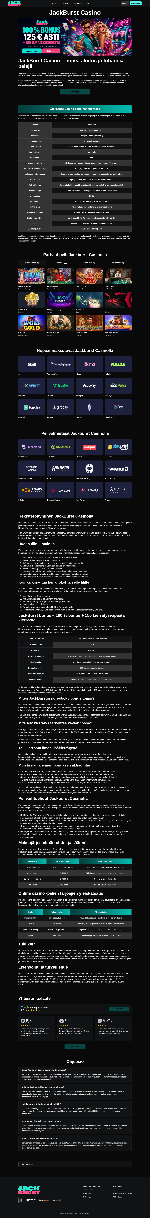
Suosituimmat (30, 263)
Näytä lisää (75, 1046)
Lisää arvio (119, 1009)
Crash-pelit (87, 263)
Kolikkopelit (116, 263)
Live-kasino (59, 263)
